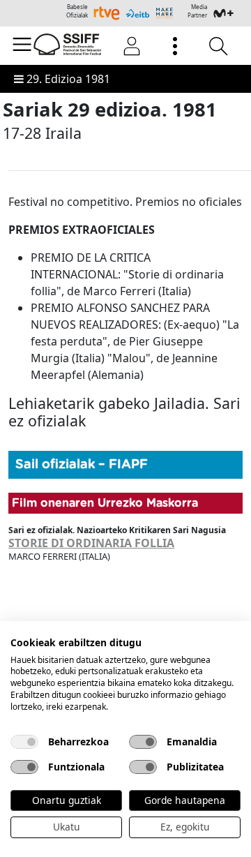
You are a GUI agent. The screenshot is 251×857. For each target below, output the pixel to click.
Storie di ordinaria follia (91, 543)
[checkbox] (24, 742)
